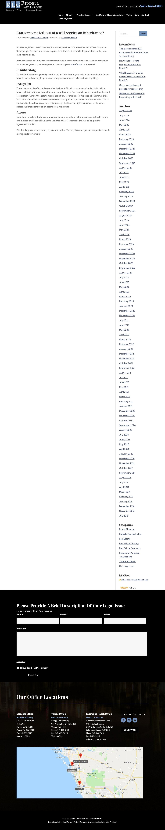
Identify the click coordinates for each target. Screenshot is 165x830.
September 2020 (127, 425)
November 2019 (126, 463)
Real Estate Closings (129, 543)
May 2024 (124, 229)
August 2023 (125, 272)
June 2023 (124, 282)
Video (129, 15)
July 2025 (124, 172)
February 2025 (126, 191)
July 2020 (124, 434)
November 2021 (126, 358)
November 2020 (127, 415)
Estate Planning (127, 529)
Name (20, 614)
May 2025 (124, 182)
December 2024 (127, 201)
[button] (162, 812)
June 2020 (124, 439)
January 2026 (126, 144)
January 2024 (126, 248)
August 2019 (125, 477)
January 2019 (125, 501)
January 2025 (126, 196)
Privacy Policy (73, 822)
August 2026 (125, 110)
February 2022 (126, 344)
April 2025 (124, 187)
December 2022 (127, 310)
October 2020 (126, 420)
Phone (107, 614)
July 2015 (123, 515)
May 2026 (124, 125)
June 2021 (124, 382)
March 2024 (125, 239)
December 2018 (126, 506)
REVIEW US (129, 729)
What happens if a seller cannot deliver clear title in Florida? (132, 77)
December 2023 (127, 253)
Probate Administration (130, 534)
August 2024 (125, 215)
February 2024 (126, 244)
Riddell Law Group (39, 37)
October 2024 (126, 206)
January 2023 (126, 306)
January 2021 (125, 406)
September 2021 (127, 368)
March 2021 (124, 396)
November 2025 (127, 153)
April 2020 (124, 449)
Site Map (62, 822)
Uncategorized (69, 37)
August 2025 (125, 167)
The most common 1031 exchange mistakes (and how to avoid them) (133, 52)
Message (21, 628)
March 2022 (125, 339)
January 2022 (126, 349)
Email (63, 614)
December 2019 (126, 458)
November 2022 (127, 315)
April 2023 (124, 291)
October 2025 (126, 158)
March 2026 (125, 134)
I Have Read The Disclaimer (34, 668)
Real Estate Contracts (130, 548)
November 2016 (126, 511)
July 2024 (124, 220)
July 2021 (123, 377)
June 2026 (124, 120)
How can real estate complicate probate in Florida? (130, 64)
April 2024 (124, 234)
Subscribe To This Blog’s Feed (134, 580)
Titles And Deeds (127, 561)
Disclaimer (21, 662)
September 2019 (127, 472)
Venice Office (57, 736)
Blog (137, 15)
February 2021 (126, 401)
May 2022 (124, 330)
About (69, 15)
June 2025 (124, 177)
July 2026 (124, 115)
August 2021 (125, 372)
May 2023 (124, 287)
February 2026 (126, 139)
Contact (145, 15)
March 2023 (125, 296)
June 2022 (124, 325)
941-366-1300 (151, 6)
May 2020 (124, 444)
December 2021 (126, 353)
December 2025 (127, 148)
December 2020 (127, 411)
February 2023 (126, 301)
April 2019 (124, 487)
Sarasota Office (23, 736)
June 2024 (124, 225)
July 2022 (124, 320)
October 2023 (126, 263)
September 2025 (127, 163)
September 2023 (127, 268)
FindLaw (113, 822)
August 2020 (125, 430)
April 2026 (124, 129)
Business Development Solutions (93, 822)
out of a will (76, 64)
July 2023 (124, 277)
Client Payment (65, 19)
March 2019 (124, 492)
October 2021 (126, 363)
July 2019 (123, 482)
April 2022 (124, 334)
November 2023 (127, 258)
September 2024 (127, 210)
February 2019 (126, 496)
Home (60, 15)
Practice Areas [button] (83, 15)
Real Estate (124, 538)
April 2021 (124, 391)
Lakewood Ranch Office (96, 739)
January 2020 (126, 453)
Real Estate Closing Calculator (110, 15)
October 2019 (126, 468)
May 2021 (123, 387)
